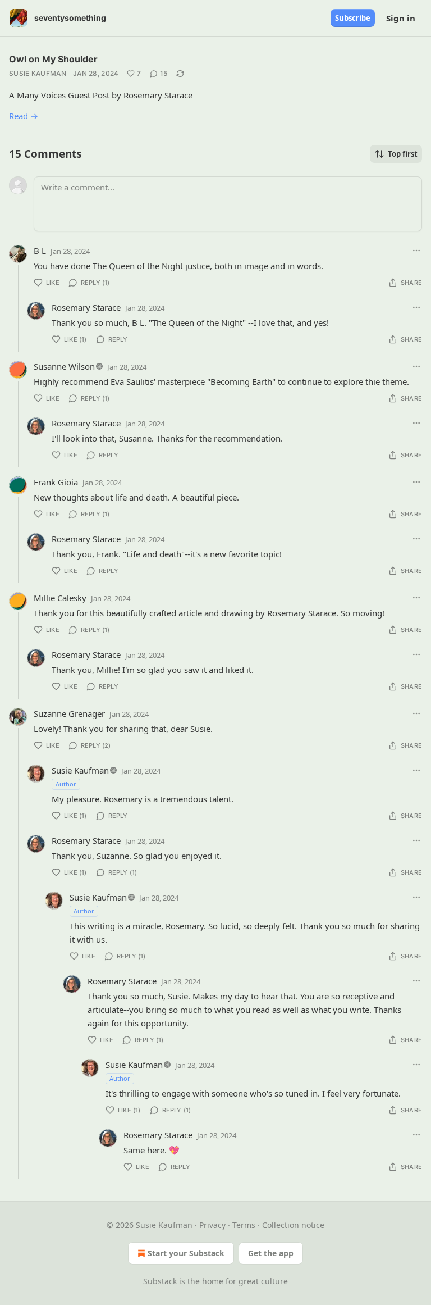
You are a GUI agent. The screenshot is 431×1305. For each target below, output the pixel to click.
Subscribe (352, 18)
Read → (23, 115)
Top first (403, 154)
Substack (160, 1281)
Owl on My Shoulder (53, 59)
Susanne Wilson (64, 366)
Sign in (400, 18)
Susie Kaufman (37, 73)
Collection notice (293, 1225)
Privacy (212, 1225)
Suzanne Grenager (69, 713)
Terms (243, 1225)
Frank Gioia (56, 482)
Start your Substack (186, 1253)
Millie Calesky (60, 597)
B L (40, 250)
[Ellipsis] (416, 251)
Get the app (271, 1253)
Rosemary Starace (86, 307)
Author (66, 784)
